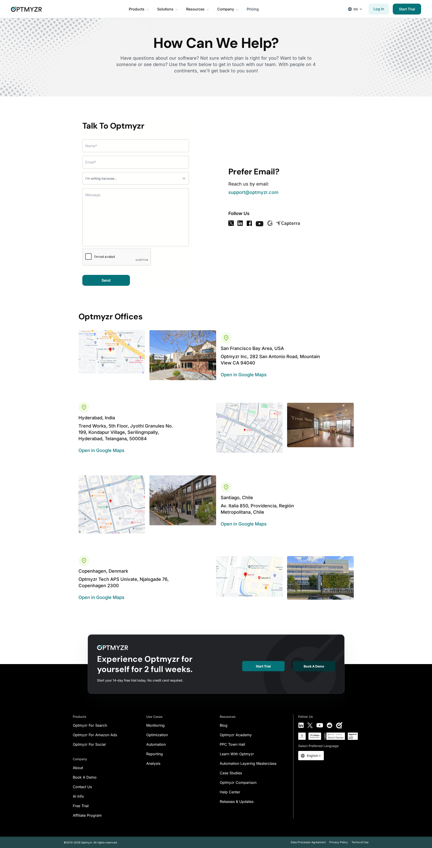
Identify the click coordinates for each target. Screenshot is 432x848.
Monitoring (155, 725)
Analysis (153, 763)
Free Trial (81, 806)
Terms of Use (360, 842)
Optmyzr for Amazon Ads (95, 735)
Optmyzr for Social (89, 744)
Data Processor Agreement (308, 842)
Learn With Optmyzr (237, 754)
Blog (223, 725)
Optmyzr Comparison (238, 782)
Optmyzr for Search (90, 725)
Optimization (157, 735)
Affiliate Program (87, 815)
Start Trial (407, 9)
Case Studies (231, 773)
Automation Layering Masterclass (248, 763)
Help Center (230, 792)
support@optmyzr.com (253, 192)
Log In (378, 9)
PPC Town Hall (232, 744)
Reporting (154, 754)
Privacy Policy (338, 842)
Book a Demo (314, 666)
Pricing (253, 9)
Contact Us (82, 786)
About (78, 767)
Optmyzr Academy (236, 735)
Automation (156, 744)
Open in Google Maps (244, 374)
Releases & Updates (237, 801)
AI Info (78, 796)
